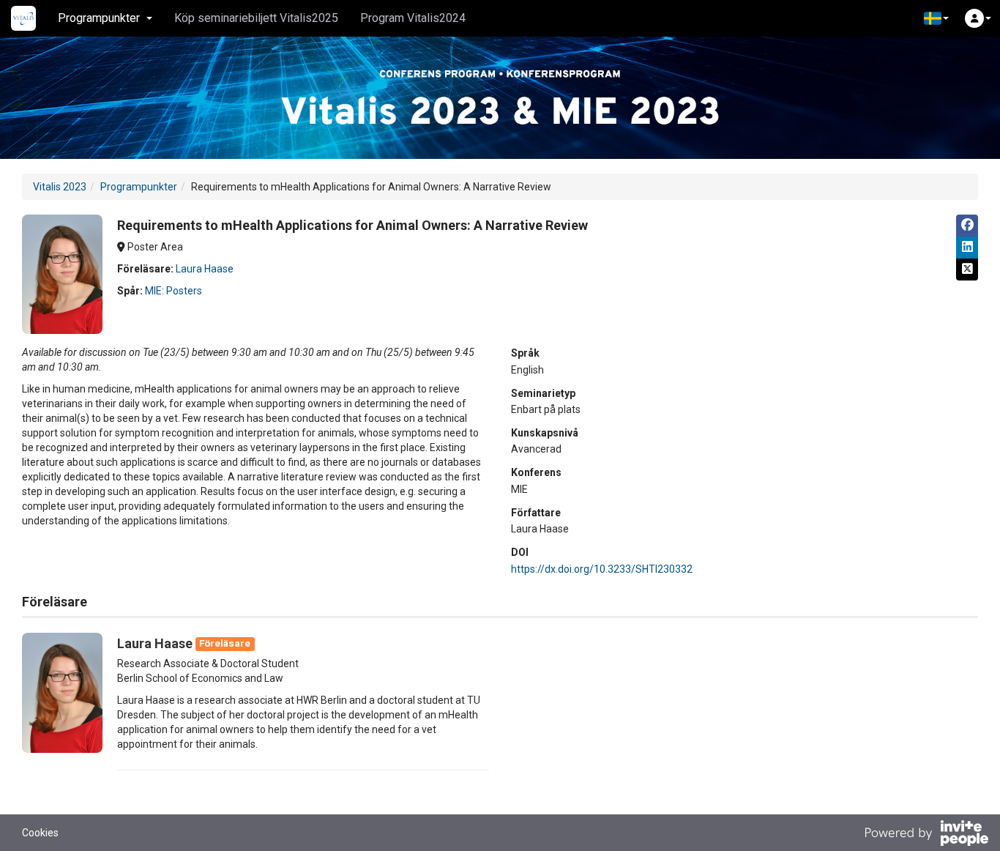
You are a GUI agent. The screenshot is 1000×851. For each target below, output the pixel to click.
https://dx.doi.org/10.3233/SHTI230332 (602, 569)
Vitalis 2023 (59, 187)
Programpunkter (138, 187)
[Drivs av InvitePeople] (926, 835)
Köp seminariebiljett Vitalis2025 (256, 18)
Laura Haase (205, 269)
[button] (936, 18)
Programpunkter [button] (99, 18)
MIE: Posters (173, 291)
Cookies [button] (40, 833)
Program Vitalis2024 (413, 18)
